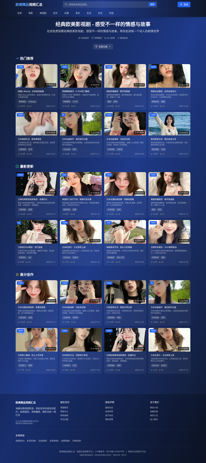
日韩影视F (76, 440)
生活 (89, 13)
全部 (19, 13)
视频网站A (20, 440)
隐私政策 (109, 419)
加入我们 (154, 419)
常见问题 (64, 419)
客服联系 (64, 407)
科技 (111, 13)
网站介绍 (154, 407)
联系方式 (154, 415)
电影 (30, 13)
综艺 (55, 13)
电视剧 (43, 13)
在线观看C (42, 440)
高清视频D (54, 440)
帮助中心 (64, 411)
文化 (100, 13)
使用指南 (64, 415)
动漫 (66, 13)
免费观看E (65, 440)
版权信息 (109, 407)
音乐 (78, 13)
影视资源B (31, 440)
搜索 (152, 4)
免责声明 (109, 411)
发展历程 (154, 411)
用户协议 (109, 415)
